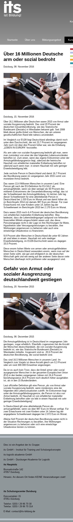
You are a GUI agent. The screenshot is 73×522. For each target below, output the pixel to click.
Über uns (30, 39)
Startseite (12, 39)
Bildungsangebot (51, 39)
